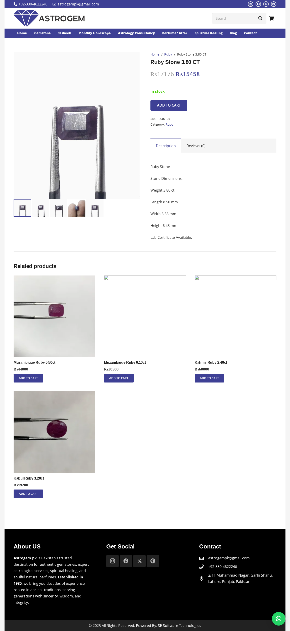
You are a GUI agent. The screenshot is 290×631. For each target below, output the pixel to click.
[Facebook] (258, 4)
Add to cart (169, 105)
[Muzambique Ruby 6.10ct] (145, 278)
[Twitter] (266, 4)
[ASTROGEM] (49, 18)
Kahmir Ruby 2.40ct (211, 362)
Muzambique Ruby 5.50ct (34, 362)
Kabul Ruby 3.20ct (29, 478)
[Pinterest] (273, 4)
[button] (132, 59)
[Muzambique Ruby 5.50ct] (54, 278)
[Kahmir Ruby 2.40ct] (235, 278)
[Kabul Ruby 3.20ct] (54, 394)
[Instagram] (250, 4)
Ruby (168, 54)
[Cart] (271, 18)
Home (154, 54)
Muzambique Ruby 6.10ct (125, 362)
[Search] (260, 18)
